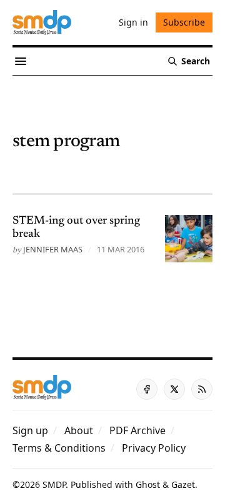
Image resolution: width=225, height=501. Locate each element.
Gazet (183, 484)
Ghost (148, 484)
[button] (30, 430)
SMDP (54, 484)
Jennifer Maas (52, 249)
